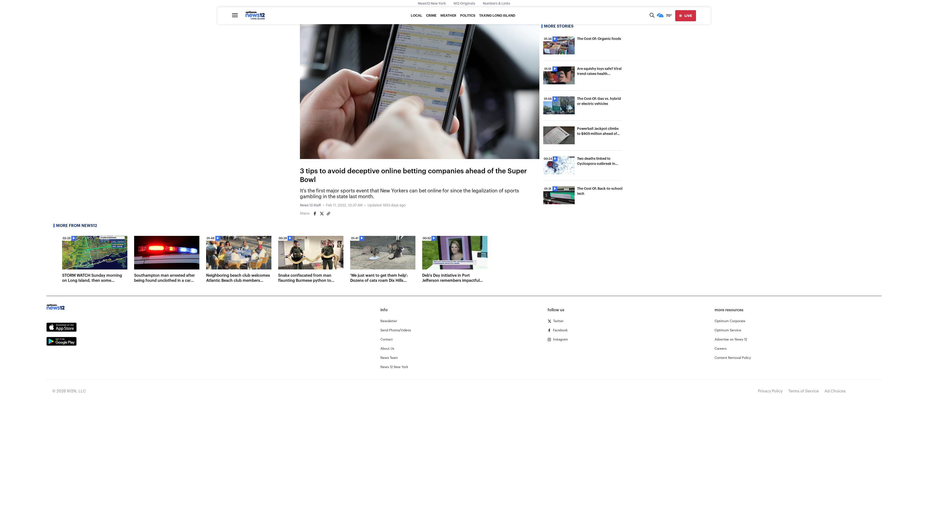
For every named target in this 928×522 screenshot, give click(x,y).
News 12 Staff (310, 205)
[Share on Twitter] (322, 214)
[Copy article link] (328, 214)
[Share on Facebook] (315, 214)
